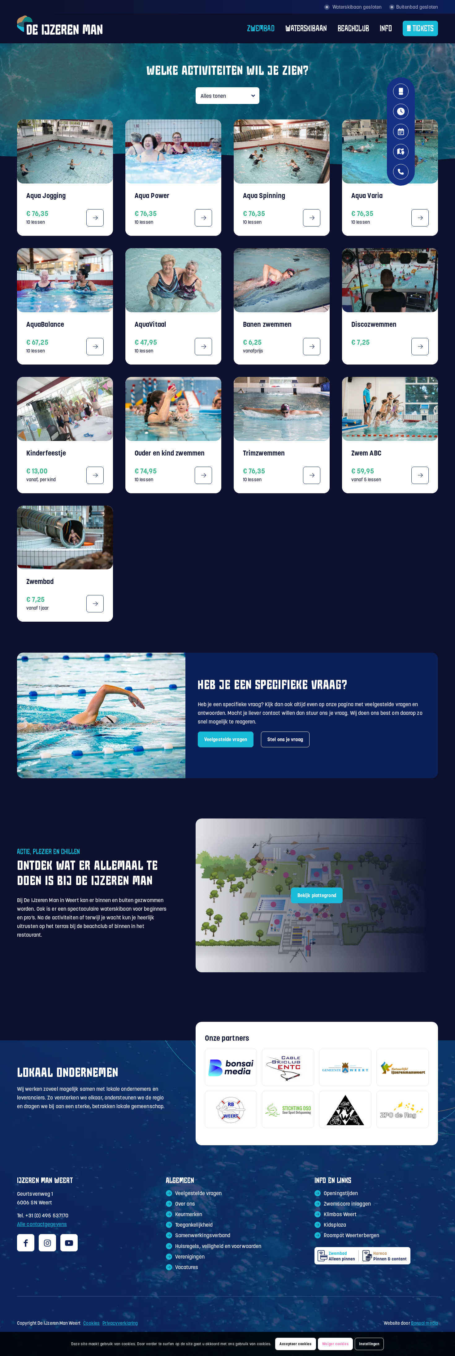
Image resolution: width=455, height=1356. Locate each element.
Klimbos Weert (340, 1214)
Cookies (91, 1323)
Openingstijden (341, 1193)
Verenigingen (190, 1256)
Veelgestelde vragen (198, 1193)
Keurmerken (188, 1214)
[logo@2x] (59, 28)
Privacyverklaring (120, 1323)
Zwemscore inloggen (347, 1203)
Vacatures (186, 1267)
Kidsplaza (335, 1224)
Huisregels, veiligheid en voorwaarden (218, 1246)
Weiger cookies (335, 1343)
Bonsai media (424, 1323)
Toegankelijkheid (194, 1224)
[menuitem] (255, 28)
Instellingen (369, 1343)
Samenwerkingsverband (203, 1235)
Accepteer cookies (295, 1343)
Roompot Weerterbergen (351, 1235)
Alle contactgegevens (42, 1224)
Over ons (185, 1203)
